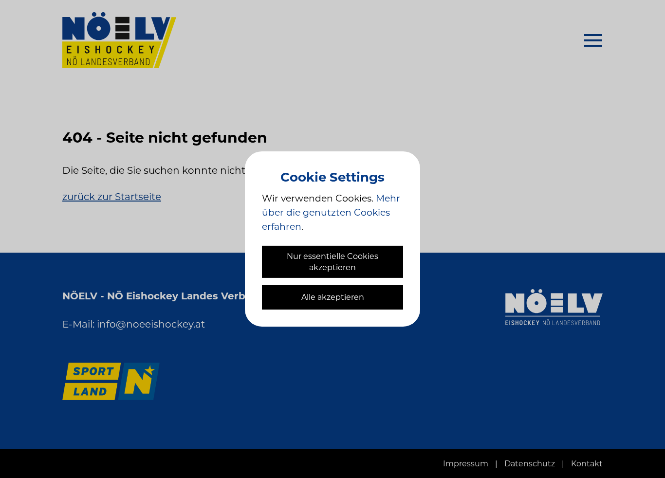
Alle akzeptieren (332, 297)
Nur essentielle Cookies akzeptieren (332, 262)
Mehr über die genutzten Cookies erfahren (331, 212)
